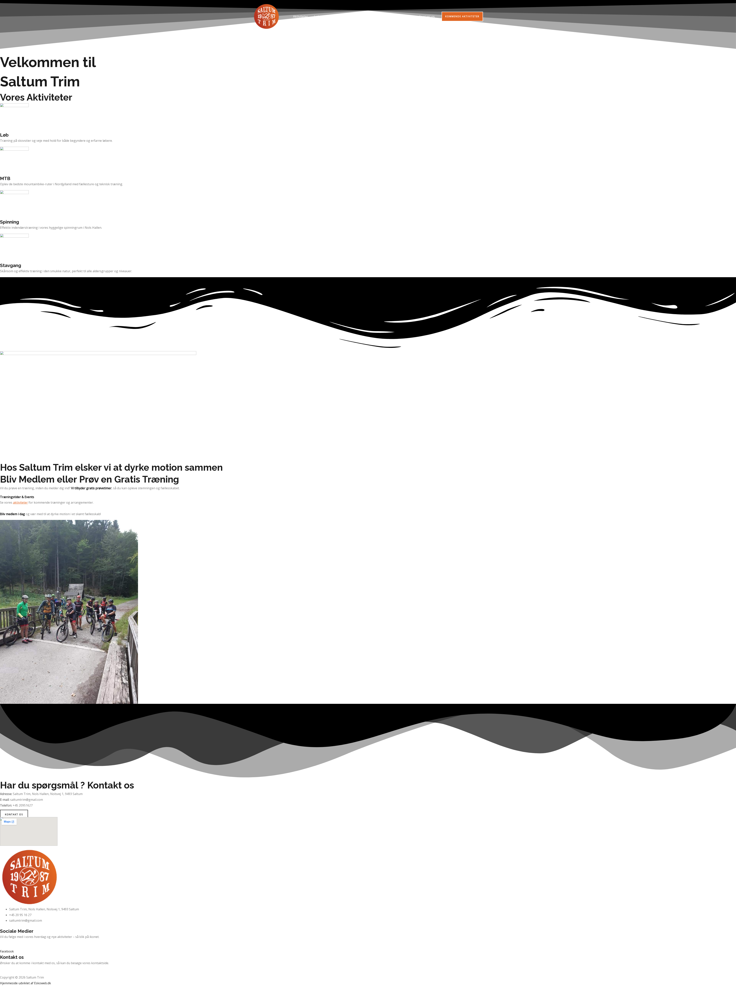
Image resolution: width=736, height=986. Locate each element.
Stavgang (365, 16)
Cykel (330, 16)
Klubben (403, 16)
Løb (317, 16)
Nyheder (384, 16)
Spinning (346, 16)
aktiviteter (20, 502)
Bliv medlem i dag (12, 514)
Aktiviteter (300, 16)
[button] (462, 16)
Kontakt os (427, 16)
